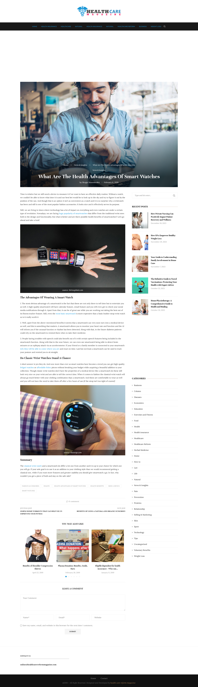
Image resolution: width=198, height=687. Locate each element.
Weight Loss (156, 26)
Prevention (139, 497)
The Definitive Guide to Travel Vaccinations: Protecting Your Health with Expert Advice (164, 282)
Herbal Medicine (141, 450)
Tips (136, 538)
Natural (78, 26)
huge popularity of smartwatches (73, 213)
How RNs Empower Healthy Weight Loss (163, 237)
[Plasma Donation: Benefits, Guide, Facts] (73, 546)
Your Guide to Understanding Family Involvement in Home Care (164, 260)
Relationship (139, 509)
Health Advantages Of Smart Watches (70, 486)
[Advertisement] (99, 55)
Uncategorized (140, 544)
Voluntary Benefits (142, 550)
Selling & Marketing (143, 515)
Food (136, 420)
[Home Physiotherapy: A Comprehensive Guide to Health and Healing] (140, 307)
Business (143, 26)
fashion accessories (30, 486)
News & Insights (80, 165)
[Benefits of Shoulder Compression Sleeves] (38, 546)
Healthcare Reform (126, 26)
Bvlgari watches (27, 367)
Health (47, 486)
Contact (104, 678)
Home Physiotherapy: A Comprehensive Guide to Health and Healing (162, 303)
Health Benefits (97, 486)
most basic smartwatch (65, 313)
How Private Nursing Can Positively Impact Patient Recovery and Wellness (162, 216)
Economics (139, 403)
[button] (25, 553)
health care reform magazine (123, 683)
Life (135, 473)
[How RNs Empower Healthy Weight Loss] (140, 242)
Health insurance (49, 26)
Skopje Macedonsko (91, 182)
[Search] (164, 26)
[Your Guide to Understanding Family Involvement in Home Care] (140, 264)
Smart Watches (28, 491)
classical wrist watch (33, 466)
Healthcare (66, 26)
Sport (136, 526)
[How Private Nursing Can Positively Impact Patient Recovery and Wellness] (140, 220)
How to (137, 462)
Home (34, 26)
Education (138, 409)
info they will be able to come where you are (39, 349)
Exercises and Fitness (143, 414)
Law (136, 468)
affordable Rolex (44, 367)
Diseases (137, 397)
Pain (136, 491)
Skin (136, 520)
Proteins (137, 503)
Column (137, 391)
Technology (139, 532)
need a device (114, 486)
